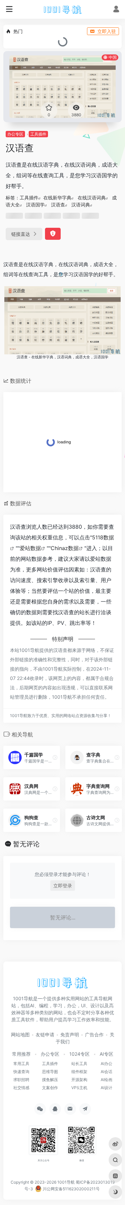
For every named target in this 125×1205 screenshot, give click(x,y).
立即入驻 (106, 31)
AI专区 (106, 1054)
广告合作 (94, 1034)
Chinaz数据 (65, 548)
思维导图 (50, 1071)
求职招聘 (21, 1079)
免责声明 (69, 1034)
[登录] (116, 9)
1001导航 (66, 1182)
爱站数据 (30, 548)
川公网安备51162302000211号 (71, 1188)
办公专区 (15, 134)
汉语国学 (35, 204)
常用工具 (21, 1063)
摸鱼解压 (50, 1079)
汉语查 (58, 204)
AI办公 (106, 1063)
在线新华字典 (57, 197)
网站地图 (20, 1034)
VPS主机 (79, 1087)
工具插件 (38, 134)
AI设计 (106, 1087)
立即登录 (62, 885)
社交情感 (21, 1087)
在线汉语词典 (92, 197)
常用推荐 (21, 1054)
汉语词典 (80, 204)
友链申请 (45, 1034)
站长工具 (79, 1063)
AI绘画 (106, 1079)
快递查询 (21, 1071)
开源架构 (79, 1079)
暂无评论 (26, 844)
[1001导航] (62, 9)
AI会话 (106, 1071)
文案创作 (50, 1087)
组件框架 (79, 1071)
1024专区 (79, 1054)
